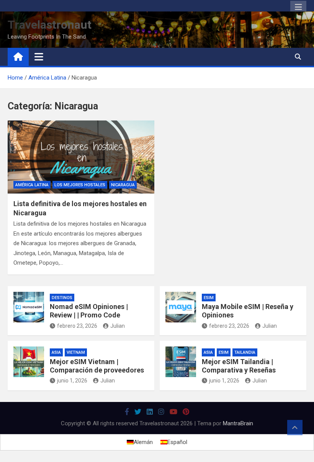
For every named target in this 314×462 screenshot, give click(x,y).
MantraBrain (238, 423)
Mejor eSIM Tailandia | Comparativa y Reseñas (239, 366)
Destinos (62, 297)
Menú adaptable (298, 7)
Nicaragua (123, 184)
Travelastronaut (50, 24)
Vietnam (76, 352)
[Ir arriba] (295, 427)
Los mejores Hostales (79, 184)
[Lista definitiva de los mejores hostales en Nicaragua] (81, 157)
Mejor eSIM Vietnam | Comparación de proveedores (97, 366)
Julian (117, 326)
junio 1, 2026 (72, 380)
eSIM (209, 297)
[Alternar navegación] (39, 56)
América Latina (32, 184)
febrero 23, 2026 (77, 326)
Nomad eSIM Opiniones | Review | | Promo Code (89, 311)
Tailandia (244, 352)
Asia (56, 352)
